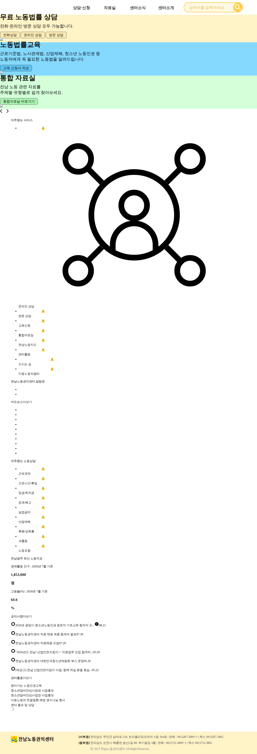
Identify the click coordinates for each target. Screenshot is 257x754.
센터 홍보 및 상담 (22, 705)
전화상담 (10, 35)
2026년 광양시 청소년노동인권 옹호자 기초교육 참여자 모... (55, 625)
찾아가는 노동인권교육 (26, 685)
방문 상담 (56, 35)
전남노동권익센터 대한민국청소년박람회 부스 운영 (47, 661)
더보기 (27, 402)
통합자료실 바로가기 (19, 101)
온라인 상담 (33, 35)
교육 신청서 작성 (16, 68)
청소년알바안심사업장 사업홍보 (32, 690)
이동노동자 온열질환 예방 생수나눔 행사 (38, 700)
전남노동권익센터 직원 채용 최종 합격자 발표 (43, 634)
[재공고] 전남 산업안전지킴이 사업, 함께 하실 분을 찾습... (51, 670)
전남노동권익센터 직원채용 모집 (35, 643)
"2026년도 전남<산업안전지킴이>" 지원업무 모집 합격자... (52, 652)
